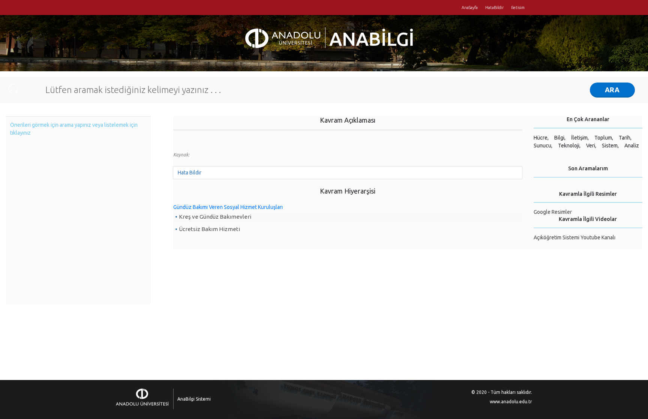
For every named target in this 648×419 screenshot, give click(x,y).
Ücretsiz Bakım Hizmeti (209, 229)
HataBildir (494, 7)
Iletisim (518, 7)
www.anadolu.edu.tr (511, 401)
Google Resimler (553, 212)
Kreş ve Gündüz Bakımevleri (215, 216)
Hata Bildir (189, 173)
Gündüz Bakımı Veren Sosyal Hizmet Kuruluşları (228, 207)
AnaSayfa (470, 7)
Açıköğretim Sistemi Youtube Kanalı (574, 237)
